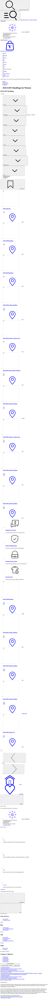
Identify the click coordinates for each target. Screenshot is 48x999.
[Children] (25, 72)
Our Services (4, 913)
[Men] (25, 61)
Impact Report (6, 959)
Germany (17, 996)
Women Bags (5, 83)
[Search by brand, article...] (10, 16)
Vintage (4, 64)
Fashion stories (6, 961)
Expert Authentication (11, 545)
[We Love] (25, 63)
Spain (20, 996)
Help (3, 942)
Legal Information (11, 968)
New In (4, 53)
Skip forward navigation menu (6, 51)
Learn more (2, 889)
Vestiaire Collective (5, 951)
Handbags (5, 84)
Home (4, 81)
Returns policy (6, 929)
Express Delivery (6, 73)
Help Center (5, 948)
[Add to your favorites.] (3, 211)
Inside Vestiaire (6, 75)
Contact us (5, 949)
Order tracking (6, 927)
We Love (5, 62)
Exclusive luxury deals (11, 561)
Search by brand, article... (24, 9)
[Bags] (25, 68)
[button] (6, 34)
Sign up (5, 40)
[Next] (1, 751)
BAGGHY (5, 82)
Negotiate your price (11, 530)
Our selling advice (6, 938)
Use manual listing (6, 37)
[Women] (25, 58)
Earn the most (9, 577)
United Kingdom (6, 996)
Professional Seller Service (8, 940)
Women (4, 57)
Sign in (2, 40)
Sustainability (5, 958)
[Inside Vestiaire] (25, 77)
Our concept (5, 919)
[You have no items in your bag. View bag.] (9, 49)
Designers (5, 55)
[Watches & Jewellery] (25, 70)
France (1, 996)
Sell (2, 932)
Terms (8, 969)
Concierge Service (6, 920)
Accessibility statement (5, 967)
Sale (4, 74)
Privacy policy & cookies (12, 971)
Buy (2, 922)
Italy (22, 996)
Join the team (5, 960)
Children (4, 71)
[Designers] (25, 56)
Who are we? (5, 956)
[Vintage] (25, 65)
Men (4, 60)
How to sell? (5, 937)
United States (12, 996)
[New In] (25, 54)
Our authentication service (8, 928)
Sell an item (3, 21)
